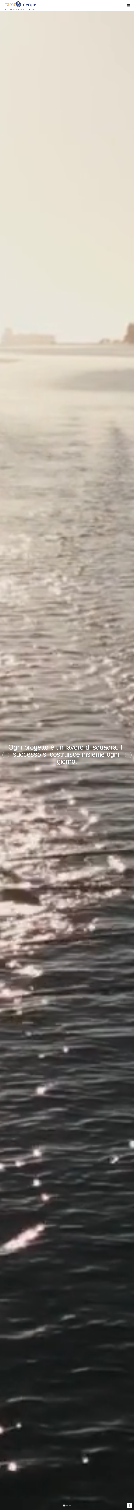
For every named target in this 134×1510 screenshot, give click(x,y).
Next (128, 755)
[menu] (128, 5)
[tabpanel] (67, 755)
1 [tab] (64, 1505)
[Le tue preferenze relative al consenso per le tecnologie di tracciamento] (129, 1505)
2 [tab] (67, 1505)
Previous (5, 755)
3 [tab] (70, 1505)
